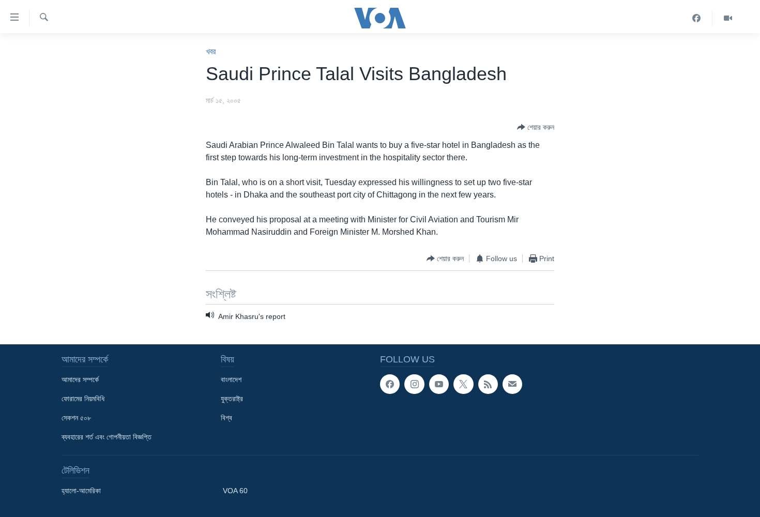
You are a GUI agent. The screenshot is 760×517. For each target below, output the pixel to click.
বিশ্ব (226, 418)
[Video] (727, 18)
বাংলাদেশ (231, 379)
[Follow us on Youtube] (439, 384)
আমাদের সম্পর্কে (80, 379)
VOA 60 (235, 490)
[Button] (535, 127)
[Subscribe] (512, 384)
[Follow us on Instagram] (414, 384)
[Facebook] (696, 18)
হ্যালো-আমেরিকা (81, 490)
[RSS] (488, 384)
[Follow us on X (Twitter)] (463, 384)
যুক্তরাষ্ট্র (232, 398)
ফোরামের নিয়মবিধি (83, 398)
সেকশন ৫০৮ (76, 418)
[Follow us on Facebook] (390, 384)
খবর (211, 51)
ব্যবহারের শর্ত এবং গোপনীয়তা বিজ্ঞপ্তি (106, 437)
